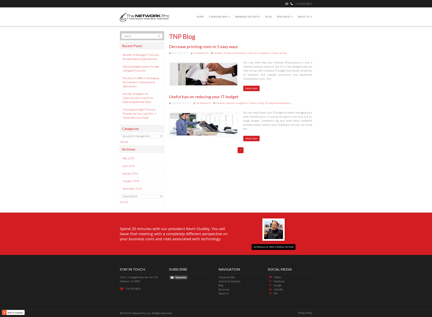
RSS (276, 293)
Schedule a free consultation (273, 247)
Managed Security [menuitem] (247, 16)
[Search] (159, 36)
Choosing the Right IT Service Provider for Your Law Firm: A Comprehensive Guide (139, 113)
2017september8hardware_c (278, 103)
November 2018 (132, 188)
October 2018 (131, 181)
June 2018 (128, 166)
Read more (251, 88)
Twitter (277, 277)
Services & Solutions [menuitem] (229, 281)
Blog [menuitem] (268, 16)
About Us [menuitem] (304, 16)
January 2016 (130, 173)
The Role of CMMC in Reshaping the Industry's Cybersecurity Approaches (141, 82)
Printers (275, 53)
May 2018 (128, 158)
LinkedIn (278, 289)
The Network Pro (201, 53)
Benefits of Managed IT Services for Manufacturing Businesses (141, 57)
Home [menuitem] (200, 16)
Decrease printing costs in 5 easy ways (203, 46)
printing (283, 53)
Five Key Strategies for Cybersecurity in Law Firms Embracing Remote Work (138, 98)
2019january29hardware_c (235, 53)
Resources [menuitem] (284, 16)
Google (277, 285)
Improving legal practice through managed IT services (141, 68)
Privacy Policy (305, 312)
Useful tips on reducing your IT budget (203, 96)
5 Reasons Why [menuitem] (218, 16)
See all (124, 141)
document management (260, 53)
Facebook (279, 281)
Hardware (217, 53)
